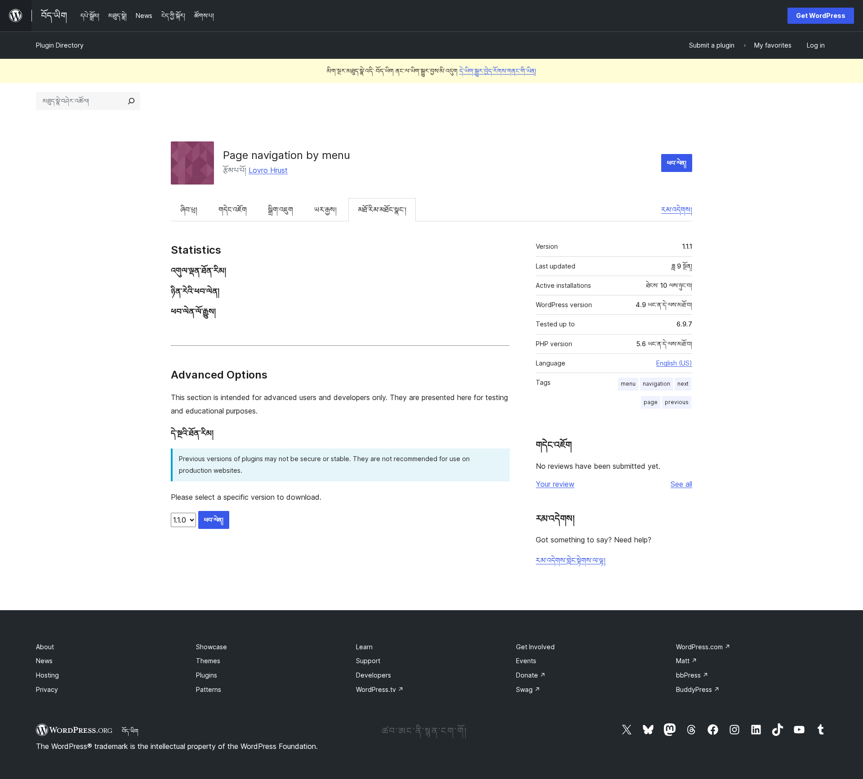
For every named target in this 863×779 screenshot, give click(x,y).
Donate (531, 675)
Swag (528, 689)
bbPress (692, 675)
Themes (208, 661)
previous (677, 402)
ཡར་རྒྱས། (325, 209)
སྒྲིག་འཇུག (280, 209)
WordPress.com (703, 647)
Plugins (206, 675)
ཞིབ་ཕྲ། (188, 209)
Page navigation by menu (286, 155)
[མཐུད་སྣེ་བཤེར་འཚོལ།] (131, 101)
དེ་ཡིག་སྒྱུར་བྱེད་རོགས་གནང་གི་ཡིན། (497, 71)
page (651, 402)
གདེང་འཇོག (232, 209)
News (44, 661)
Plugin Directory (60, 45)
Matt (686, 661)
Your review (555, 484)
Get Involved (535, 647)
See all (681, 484)
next (683, 383)
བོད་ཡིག (130, 731)
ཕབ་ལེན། (676, 163)
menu (628, 383)
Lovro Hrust (268, 170)
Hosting (47, 675)
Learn (364, 647)
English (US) (674, 363)
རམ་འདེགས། (676, 209)
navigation (656, 383)
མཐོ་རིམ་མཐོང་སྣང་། (382, 209)
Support (368, 661)
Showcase (211, 647)
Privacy (47, 689)
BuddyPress (698, 689)
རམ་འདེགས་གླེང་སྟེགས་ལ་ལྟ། (570, 560)
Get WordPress (820, 15)
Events (526, 661)
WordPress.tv (380, 689)
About (45, 647)
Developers (373, 675)
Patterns (208, 689)
